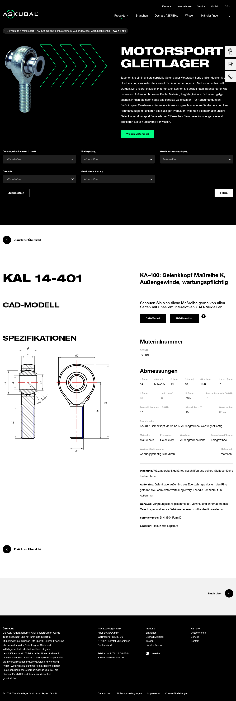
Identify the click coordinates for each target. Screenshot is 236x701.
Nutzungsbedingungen (129, 693)
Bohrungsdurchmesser (19, 151)
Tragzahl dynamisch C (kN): (154, 407)
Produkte (14, 30)
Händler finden (154, 645)
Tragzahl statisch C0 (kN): (219, 393)
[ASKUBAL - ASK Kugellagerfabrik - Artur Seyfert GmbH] (20, 14)
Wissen (150, 640)
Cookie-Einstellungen (176, 693)
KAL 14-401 (119, 30)
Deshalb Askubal (155, 636)
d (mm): (144, 379)
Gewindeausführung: (222, 435)
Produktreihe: (147, 421)
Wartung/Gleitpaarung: (152, 449)
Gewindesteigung (174, 151)
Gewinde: (185, 435)
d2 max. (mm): (225, 379)
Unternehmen (198, 632)
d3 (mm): (159, 379)
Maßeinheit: (227, 449)
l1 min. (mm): (167, 393)
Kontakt (195, 640)
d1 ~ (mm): (206, 379)
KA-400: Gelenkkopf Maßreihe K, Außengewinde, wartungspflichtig (73, 30)
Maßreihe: (145, 435)
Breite (88, 151)
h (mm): (144, 393)
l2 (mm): (190, 393)
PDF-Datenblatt (184, 318)
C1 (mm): (190, 379)
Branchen (151, 632)
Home (5, 31)
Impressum (153, 693)
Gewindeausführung (92, 171)
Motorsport (28, 30)
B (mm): (175, 379)
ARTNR (144, 350)
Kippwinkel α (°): (194, 407)
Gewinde (7, 171)
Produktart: (166, 435)
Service (195, 636)
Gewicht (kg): (226, 407)
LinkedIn (155, 653)
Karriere (195, 628)
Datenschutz (105, 693)
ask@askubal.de (115, 657)
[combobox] (39, 159)
